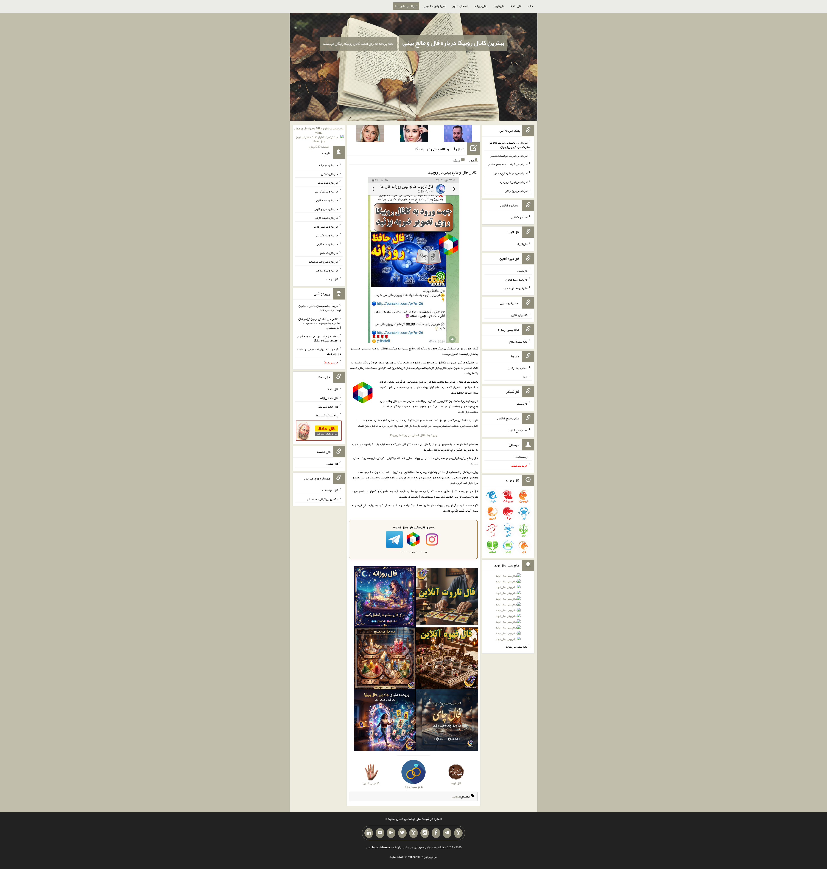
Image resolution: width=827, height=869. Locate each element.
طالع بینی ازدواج (518, 341)
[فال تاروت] (447, 597)
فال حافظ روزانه (329, 398)
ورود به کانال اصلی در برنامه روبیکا (413, 434)
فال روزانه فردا (329, 490)
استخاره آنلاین (460, 6)
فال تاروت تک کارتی (326, 191)
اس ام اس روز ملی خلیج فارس (510, 173)
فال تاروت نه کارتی (327, 235)
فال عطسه (332, 464)
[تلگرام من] (447, 833)
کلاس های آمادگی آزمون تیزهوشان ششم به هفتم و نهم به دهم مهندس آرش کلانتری (319, 323)
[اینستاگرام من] (424, 833)
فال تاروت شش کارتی (325, 226)
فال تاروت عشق (329, 253)
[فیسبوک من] (436, 833)
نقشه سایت (396, 857)
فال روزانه (480, 6)
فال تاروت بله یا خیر (326, 270)
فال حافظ (516, 6)
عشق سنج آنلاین (517, 430)
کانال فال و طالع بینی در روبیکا (440, 148)
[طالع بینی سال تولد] (508, 609)
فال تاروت (498, 6)
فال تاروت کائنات (328, 183)
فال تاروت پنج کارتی (326, 218)
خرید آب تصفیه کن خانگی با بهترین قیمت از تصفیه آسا (319, 308)
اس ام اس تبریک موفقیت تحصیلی (508, 155)
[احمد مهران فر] (458, 135)
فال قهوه (522, 271)
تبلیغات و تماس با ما (406, 6)
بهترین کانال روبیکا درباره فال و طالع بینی (453, 42)
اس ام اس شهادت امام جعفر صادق (507, 164)
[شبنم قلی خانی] (370, 135)
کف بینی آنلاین (519, 315)
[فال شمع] (385, 659)
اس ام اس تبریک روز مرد (513, 182)
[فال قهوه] (447, 659)
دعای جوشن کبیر (517, 368)
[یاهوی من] (458, 833)
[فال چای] (447, 721)
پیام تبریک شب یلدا (327, 415)
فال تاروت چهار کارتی (326, 209)
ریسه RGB (521, 457)
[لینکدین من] (368, 833)
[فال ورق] (385, 721)
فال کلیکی (521, 403)
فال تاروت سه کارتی (326, 200)
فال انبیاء (522, 244)
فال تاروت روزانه (328, 165)
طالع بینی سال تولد (516, 646)
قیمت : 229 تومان (318, 137)
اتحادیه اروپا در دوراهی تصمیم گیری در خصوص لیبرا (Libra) (319, 338)
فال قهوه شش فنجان (515, 288)
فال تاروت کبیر (329, 174)
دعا (525, 377)
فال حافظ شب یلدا (328, 406)
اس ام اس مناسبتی (434, 6)
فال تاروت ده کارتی (327, 244)
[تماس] (413, 833)
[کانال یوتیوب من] (380, 833)
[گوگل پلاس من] (391, 833)
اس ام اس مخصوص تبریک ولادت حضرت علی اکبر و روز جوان (510, 145)
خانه (530, 6)
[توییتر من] (402, 833)
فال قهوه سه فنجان (516, 279)
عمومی (456, 796)
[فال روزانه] (385, 597)
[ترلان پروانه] (414, 135)
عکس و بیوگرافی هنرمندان (322, 499)
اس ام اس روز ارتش (516, 191)
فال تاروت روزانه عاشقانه (323, 262)
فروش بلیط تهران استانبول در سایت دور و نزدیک (319, 351)
